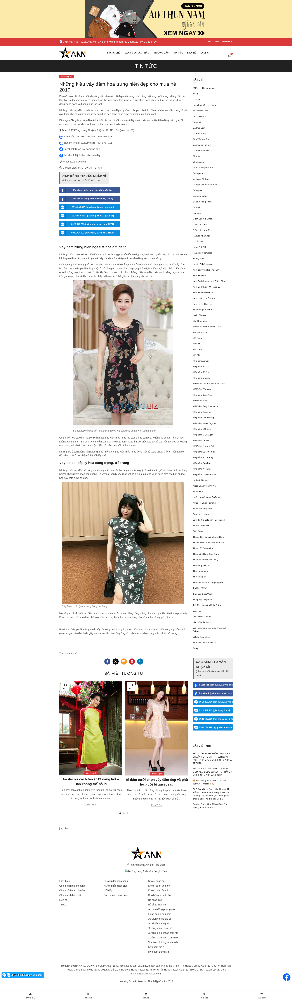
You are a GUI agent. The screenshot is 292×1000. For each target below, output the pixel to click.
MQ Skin (197, 355)
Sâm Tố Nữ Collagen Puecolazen (209, 520)
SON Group (198, 531)
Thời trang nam (200, 571)
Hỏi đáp (108, 890)
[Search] (230, 50)
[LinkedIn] (140, 661)
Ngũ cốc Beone (200, 480)
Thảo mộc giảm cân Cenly (205, 559)
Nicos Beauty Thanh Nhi (204, 486)
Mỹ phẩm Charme (201, 378)
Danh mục (227, 42)
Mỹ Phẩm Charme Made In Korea (209, 383)
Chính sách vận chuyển (72, 890)
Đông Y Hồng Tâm (202, 201)
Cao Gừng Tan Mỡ (202, 145)
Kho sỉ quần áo (156, 881)
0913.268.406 (88, 41)
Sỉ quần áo (135, 981)
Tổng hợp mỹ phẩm (202, 599)
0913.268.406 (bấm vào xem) (26, 975)
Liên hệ (191, 53)
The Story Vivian (201, 565)
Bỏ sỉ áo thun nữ (157, 904)
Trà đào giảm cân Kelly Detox (207, 605)
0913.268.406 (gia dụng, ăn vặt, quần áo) (93, 207)
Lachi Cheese (199, 315)
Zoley (195, 648)
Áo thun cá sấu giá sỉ (159, 918)
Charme (197, 156)
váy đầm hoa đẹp (101, 114)
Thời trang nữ (66, 77)
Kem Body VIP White (203, 292)
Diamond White (200, 196)
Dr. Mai (196, 207)
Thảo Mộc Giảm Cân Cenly (206, 554)
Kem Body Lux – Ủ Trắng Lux (207, 287)
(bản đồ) (152, 41)
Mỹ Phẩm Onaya (201, 440)
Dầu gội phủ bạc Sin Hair (205, 184)
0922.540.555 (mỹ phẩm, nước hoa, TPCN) (93, 224)
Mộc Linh (197, 349)
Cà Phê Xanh (199, 133)
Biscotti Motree (200, 116)
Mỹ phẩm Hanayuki (202, 412)
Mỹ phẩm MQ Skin (202, 429)
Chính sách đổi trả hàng (72, 885)
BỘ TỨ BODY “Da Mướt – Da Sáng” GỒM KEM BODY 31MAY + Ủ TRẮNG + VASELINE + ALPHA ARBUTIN (212, 771)
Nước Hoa (198, 491)
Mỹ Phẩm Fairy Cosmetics (205, 406)
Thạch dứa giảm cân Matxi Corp (208, 537)
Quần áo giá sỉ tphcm (159, 914)
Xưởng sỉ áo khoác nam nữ (163, 933)
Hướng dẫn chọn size (115, 885)
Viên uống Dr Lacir (202, 622)
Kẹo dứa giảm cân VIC (204, 309)
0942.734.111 (104, 143)
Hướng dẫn (161, 53)
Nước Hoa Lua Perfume (204, 503)
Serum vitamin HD (201, 525)
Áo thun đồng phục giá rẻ (161, 909)
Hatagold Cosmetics (202, 253)
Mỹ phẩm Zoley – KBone (205, 474)
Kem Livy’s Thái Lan (202, 304)
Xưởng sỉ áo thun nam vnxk (163, 937)
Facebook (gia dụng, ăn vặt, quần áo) (92, 190)
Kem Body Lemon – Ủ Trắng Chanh (210, 281)
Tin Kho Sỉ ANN (200, 588)
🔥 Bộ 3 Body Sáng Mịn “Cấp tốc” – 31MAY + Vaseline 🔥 (211, 782)
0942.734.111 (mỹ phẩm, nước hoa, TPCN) (92, 232)
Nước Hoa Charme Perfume (206, 497)
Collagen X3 (199, 173)
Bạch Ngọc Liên (200, 110)
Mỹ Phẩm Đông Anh (202, 389)
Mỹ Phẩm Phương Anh (204, 446)
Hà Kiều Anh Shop (201, 236)
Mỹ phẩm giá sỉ (156, 947)
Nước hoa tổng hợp (202, 508)
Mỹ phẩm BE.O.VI (201, 372)
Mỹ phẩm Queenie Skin (204, 452)
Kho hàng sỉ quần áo (159, 895)
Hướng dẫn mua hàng (116, 881)
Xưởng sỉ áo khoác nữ (160, 928)
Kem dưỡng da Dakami (204, 298)
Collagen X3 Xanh (201, 179)
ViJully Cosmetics (201, 637)
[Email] (124, 661)
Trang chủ (113, 53)
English (205, 53)
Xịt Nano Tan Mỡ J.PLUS (205, 642)
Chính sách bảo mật (70, 895)
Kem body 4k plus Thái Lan (206, 270)
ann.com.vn (79, 161)
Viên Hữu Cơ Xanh (202, 616)
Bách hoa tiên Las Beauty (205, 105)
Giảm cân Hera (200, 224)
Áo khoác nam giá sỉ (159, 923)
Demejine (197, 190)
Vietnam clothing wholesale (163, 942)
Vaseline (197, 611)
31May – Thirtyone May (204, 88)
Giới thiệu (64, 881)
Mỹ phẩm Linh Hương (203, 417)
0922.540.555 (88, 143)
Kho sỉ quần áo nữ (158, 890)
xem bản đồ (127, 130)
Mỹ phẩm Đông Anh (202, 395)
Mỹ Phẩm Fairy (200, 400)
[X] (116, 661)
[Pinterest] (132, 661)
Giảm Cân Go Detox (202, 219)
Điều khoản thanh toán (116, 895)
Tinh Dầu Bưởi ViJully (203, 594)
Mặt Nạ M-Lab (200, 332)
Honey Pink (198, 258)
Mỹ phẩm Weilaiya (201, 469)
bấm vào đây (93, 149)
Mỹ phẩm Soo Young (203, 457)
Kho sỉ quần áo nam (159, 885)
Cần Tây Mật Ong (201, 139)
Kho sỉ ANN (213, 42)
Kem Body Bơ (199, 275)
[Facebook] (107, 661)
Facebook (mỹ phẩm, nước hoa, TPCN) (93, 198)
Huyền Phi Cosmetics (203, 264)
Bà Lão (196, 99)
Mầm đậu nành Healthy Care (207, 326)
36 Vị (195, 93)
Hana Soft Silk (199, 247)
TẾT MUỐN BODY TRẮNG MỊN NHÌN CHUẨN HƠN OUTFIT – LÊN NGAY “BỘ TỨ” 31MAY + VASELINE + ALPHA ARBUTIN (212, 758)
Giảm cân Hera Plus (202, 230)
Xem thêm (90, 804)
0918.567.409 (70, 41)
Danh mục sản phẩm (137, 53)
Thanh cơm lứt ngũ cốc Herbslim (208, 542)
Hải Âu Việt (198, 241)
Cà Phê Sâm (199, 128)
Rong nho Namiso (201, 514)
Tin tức (178, 53)
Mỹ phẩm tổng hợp (202, 463)
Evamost (197, 213)
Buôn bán (197, 122)
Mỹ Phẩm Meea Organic (204, 423)
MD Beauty (198, 338)
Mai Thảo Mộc (200, 321)
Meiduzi (196, 343)
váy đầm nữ (71, 653)
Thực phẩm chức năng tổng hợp (208, 582)
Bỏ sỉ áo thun (155, 900)
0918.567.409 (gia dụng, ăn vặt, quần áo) (93, 215)
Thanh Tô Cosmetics (203, 548)
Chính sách (198, 162)
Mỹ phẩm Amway (201, 361)
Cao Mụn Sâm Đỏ (201, 150)
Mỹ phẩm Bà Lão (201, 366)
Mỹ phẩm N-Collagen (203, 435)
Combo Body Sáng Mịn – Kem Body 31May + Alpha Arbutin (211, 806)
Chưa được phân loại (203, 167)
